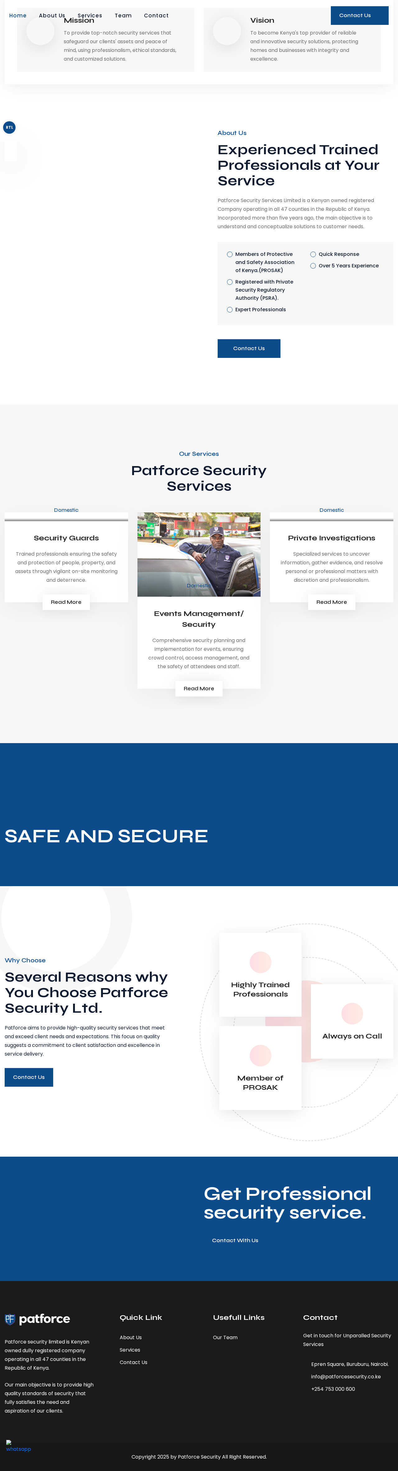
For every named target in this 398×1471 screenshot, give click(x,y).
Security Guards (66, 538)
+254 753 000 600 (333, 1389)
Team (123, 15)
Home (17, 15)
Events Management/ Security (199, 619)
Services (90, 15)
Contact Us (249, 348)
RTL (9, 127)
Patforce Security (199, 1456)
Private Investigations (331, 538)
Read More (66, 602)
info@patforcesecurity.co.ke (346, 1376)
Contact (156, 15)
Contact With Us (235, 1240)
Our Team (225, 1337)
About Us (52, 15)
